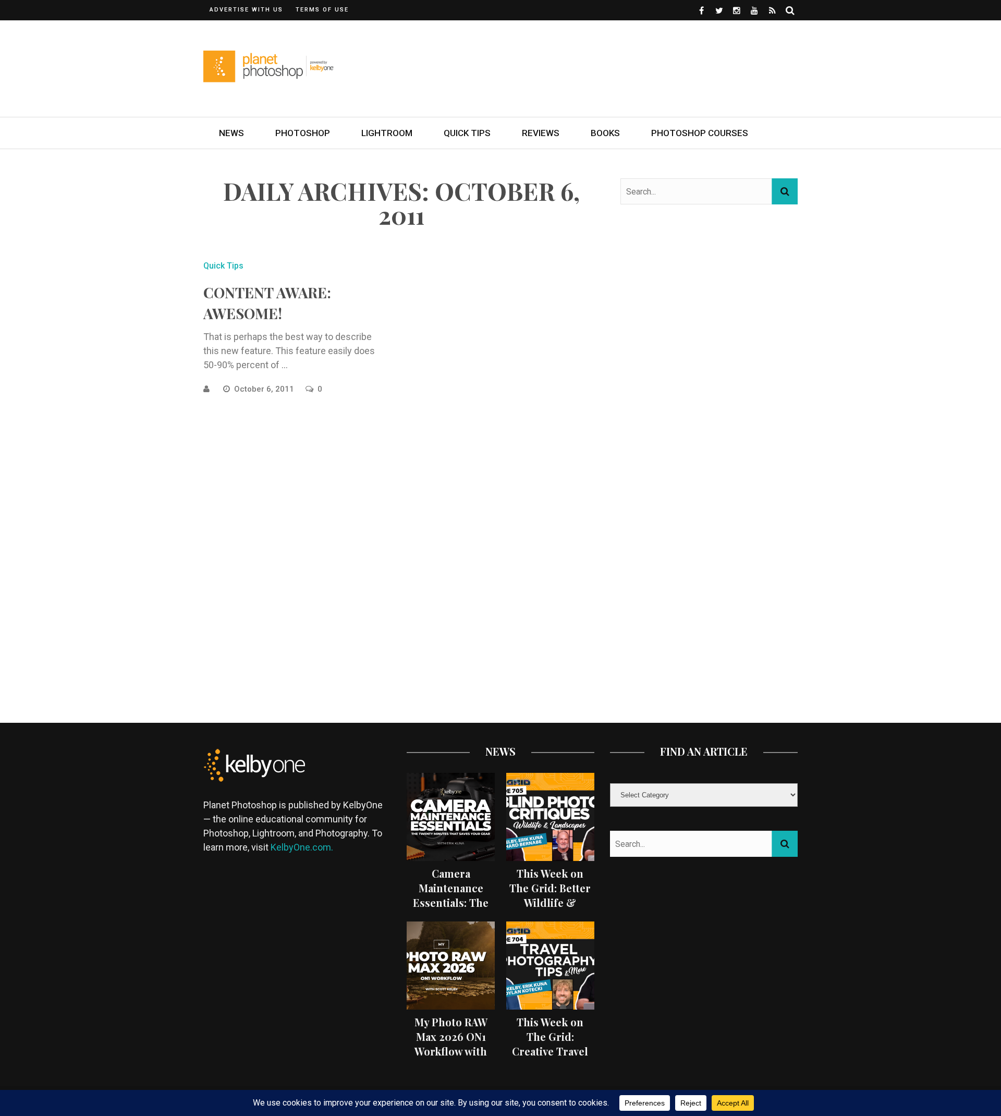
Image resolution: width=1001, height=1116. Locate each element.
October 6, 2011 (265, 389)
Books (605, 133)
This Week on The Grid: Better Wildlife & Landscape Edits (550, 895)
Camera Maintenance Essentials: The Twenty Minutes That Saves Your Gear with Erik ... (450, 909)
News (231, 133)
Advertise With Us (246, 9)
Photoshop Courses (699, 133)
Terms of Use (322, 9)
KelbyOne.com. (303, 847)
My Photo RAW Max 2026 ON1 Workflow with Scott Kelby (450, 1044)
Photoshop (302, 133)
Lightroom (386, 133)
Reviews (540, 133)
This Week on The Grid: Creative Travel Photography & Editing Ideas (550, 1051)
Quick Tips (467, 133)
